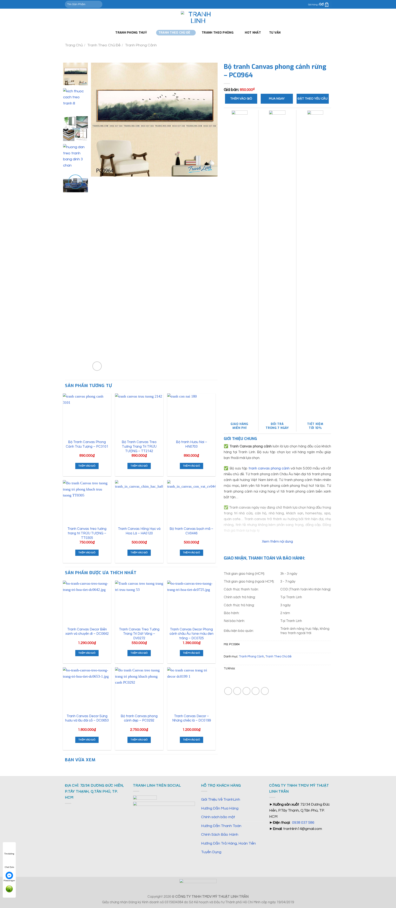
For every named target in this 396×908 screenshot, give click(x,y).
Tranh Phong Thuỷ (131, 33)
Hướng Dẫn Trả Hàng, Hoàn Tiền (228, 843)
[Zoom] (97, 366)
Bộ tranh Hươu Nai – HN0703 (191, 444)
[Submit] (98, 4)
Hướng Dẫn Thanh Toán (221, 826)
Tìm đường (9, 854)
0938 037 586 (303, 823)
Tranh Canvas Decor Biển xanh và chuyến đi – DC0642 (87, 632)
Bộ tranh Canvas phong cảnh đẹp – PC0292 (139, 718)
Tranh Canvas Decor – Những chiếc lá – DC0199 (191, 718)
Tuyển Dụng (211, 852)
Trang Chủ (74, 45)
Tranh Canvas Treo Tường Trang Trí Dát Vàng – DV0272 (139, 634)
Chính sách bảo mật (218, 817)
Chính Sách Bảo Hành (219, 834)
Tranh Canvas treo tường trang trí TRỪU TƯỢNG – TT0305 (86, 533)
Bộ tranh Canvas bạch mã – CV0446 (191, 531)
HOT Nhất (253, 33)
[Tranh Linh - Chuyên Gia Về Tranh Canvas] (198, 17)
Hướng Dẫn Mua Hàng (219, 808)
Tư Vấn (275, 33)
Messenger (9, 881)
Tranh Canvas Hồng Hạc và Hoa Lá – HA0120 (139, 531)
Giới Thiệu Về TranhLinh (220, 799)
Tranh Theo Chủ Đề (103, 45)
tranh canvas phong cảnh (269, 468)
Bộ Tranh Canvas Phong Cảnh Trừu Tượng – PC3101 (87, 444)
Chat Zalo (9, 867)
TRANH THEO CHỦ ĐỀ (174, 33)
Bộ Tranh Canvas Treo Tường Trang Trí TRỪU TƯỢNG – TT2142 (139, 446)
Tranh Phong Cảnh (141, 45)
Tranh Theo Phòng (217, 33)
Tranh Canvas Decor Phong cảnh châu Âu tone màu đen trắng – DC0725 (191, 634)
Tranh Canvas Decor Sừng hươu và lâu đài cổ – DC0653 (87, 718)
